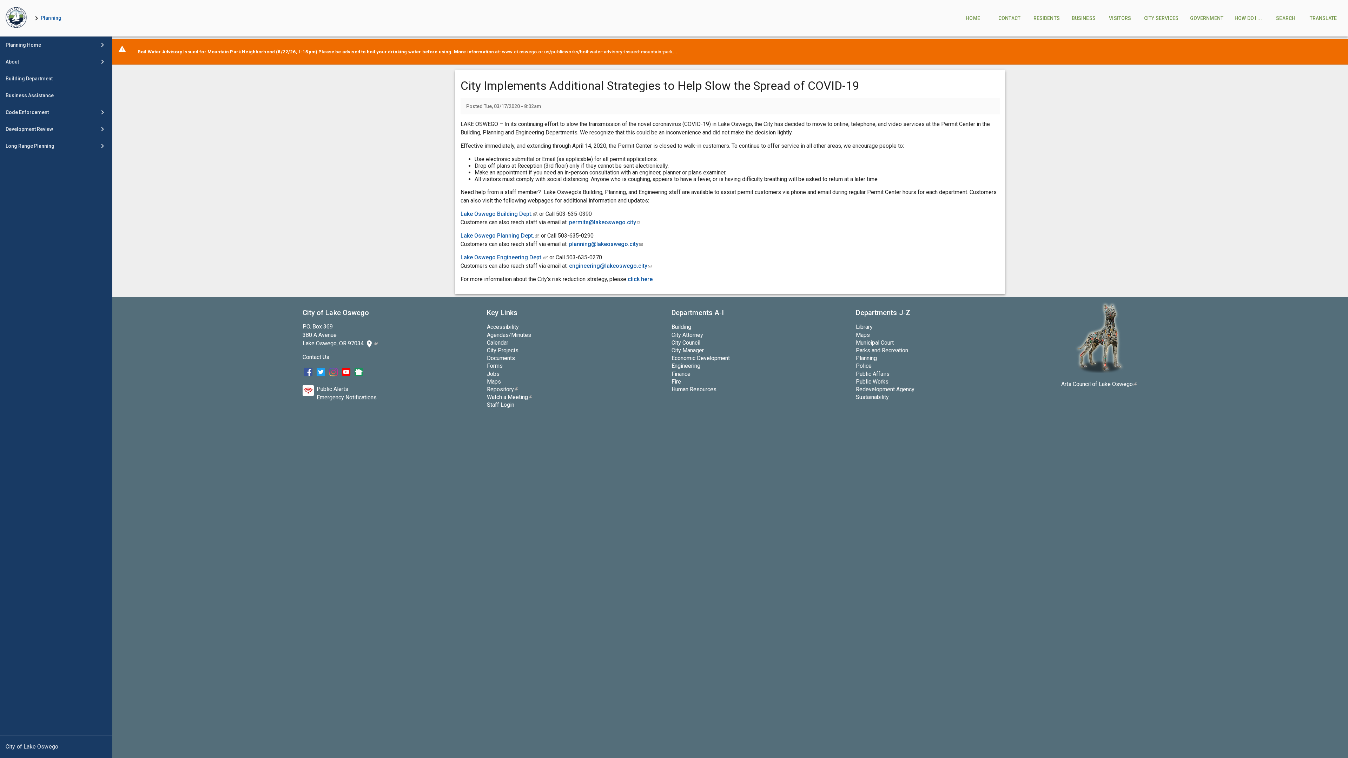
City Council (686, 342)
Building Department (29, 78)
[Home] (16, 18)
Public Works (872, 381)
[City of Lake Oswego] (56, 746)
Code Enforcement (27, 112)
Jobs (493, 374)
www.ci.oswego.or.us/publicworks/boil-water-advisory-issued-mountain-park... (589, 51)
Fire (676, 381)
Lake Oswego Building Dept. (499, 214)
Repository (502, 389)
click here (640, 279)
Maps (494, 381)
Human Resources (694, 389)
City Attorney (687, 335)
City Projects (502, 350)
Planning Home (23, 45)
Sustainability (872, 397)
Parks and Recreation (882, 350)
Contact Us (316, 357)
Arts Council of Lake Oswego (1099, 384)
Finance (681, 374)
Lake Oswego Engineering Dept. (504, 257)
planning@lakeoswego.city (606, 244)
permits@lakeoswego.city (604, 222)
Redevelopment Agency (885, 389)
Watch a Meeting (509, 397)
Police (864, 366)
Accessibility (503, 327)
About (12, 62)
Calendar (497, 342)
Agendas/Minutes (509, 335)
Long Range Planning (30, 146)
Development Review (29, 129)
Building (681, 327)
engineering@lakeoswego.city (610, 265)
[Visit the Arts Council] (1099, 370)
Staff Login (500, 404)
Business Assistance (30, 95)
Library (864, 327)
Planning (51, 18)
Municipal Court (875, 342)
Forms (495, 366)
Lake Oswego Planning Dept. (499, 235)
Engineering (686, 366)
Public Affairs (873, 374)
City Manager (688, 350)
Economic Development (701, 358)
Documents (501, 358)
